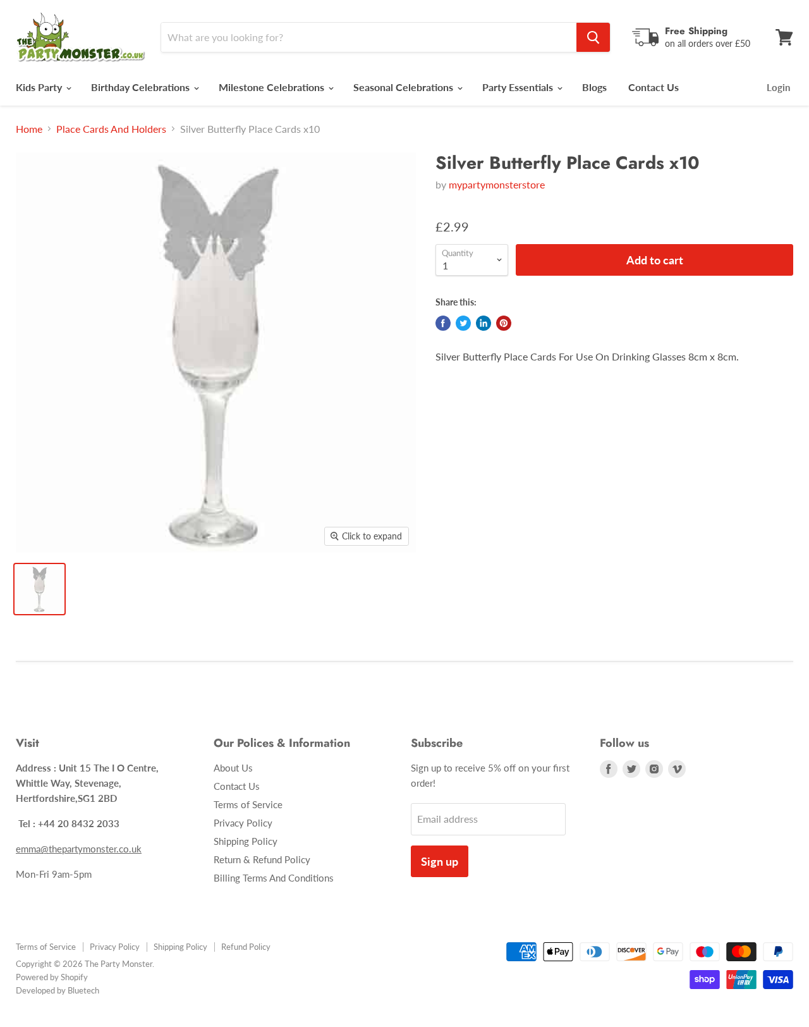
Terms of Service (248, 804)
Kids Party (40, 87)
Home (29, 129)
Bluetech (83, 990)
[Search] (593, 37)
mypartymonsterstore (497, 184)
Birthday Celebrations (141, 87)
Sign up (439, 861)
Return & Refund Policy (262, 859)
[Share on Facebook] (443, 323)
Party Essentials (519, 87)
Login (778, 87)
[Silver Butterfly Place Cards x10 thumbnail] (39, 589)
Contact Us (653, 87)
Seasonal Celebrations (404, 87)
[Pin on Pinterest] (503, 323)
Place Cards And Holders (111, 129)
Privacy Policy (243, 822)
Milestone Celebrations (273, 87)
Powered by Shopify (52, 977)
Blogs (594, 87)
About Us (233, 767)
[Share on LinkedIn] (483, 323)
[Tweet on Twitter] (463, 323)
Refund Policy (246, 947)
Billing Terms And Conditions (274, 877)
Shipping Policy (245, 841)
